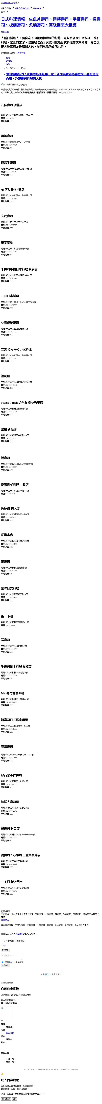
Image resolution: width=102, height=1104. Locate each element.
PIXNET (32, 1069)
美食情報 (21, 53)
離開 (14, 1099)
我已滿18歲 (6, 1099)
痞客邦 (19, 934)
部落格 (9, 61)
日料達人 (5, 920)
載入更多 (5, 950)
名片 (8, 64)
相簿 (8, 58)
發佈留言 (5, 965)
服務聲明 (74, 1069)
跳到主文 (5, 32)
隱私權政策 (65, 1069)
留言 (24, 934)
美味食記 (20, 941)
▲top (3, 945)
